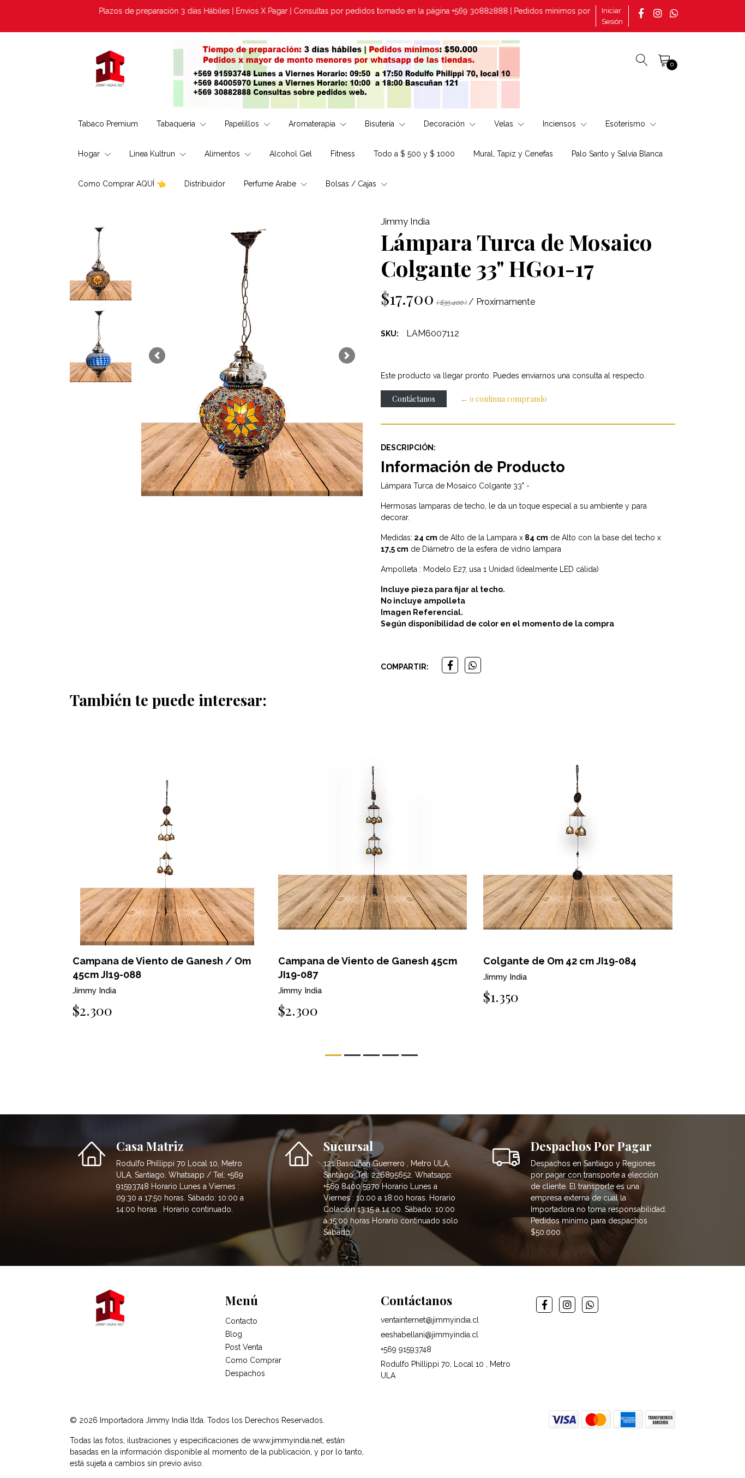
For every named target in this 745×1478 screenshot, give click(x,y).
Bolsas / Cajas (352, 183)
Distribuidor (204, 183)
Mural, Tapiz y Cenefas (513, 153)
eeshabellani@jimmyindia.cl (429, 1334)
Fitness (343, 153)
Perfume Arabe (271, 183)
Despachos (245, 1373)
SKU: (390, 333)
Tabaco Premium (108, 123)
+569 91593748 (406, 1349)
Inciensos (560, 123)
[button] (157, 355)
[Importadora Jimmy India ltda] (111, 70)
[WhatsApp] (675, 13)
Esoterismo (626, 123)
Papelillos (243, 123)
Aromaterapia (313, 123)
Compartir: (405, 666)
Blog (233, 1334)
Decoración (445, 123)
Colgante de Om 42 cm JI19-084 (559, 961)
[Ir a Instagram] (659, 13)
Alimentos (223, 153)
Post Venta (243, 1347)
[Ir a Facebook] (642, 13)
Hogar (90, 153)
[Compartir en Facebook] (450, 665)
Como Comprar (253, 1360)
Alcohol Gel (290, 153)
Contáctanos (413, 399)
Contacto (241, 1321)
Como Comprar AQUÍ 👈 (122, 183)
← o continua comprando (503, 399)
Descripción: (408, 447)
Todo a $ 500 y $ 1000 (414, 153)
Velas (504, 123)
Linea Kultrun (153, 153)
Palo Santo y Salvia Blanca (617, 153)
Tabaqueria (177, 123)
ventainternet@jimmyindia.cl (430, 1320)
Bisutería (380, 123)
